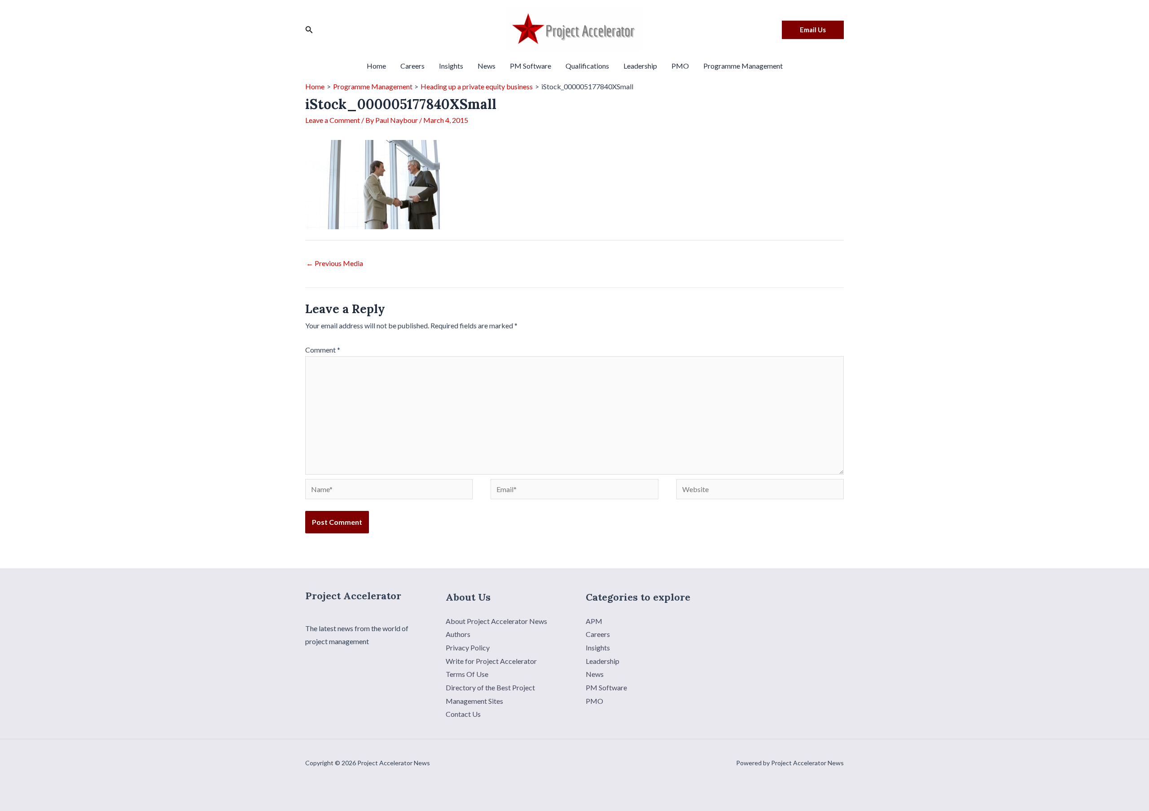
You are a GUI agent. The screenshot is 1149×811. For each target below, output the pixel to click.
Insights (451, 65)
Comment (322, 349)
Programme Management (743, 65)
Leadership (640, 65)
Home (376, 65)
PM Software (530, 65)
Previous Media (334, 263)
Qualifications (587, 65)
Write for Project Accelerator (491, 661)
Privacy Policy (468, 647)
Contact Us (463, 714)
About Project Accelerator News (496, 621)
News (487, 65)
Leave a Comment (332, 120)
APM (594, 621)
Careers (412, 65)
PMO (680, 65)
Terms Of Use (467, 674)
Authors (458, 634)
